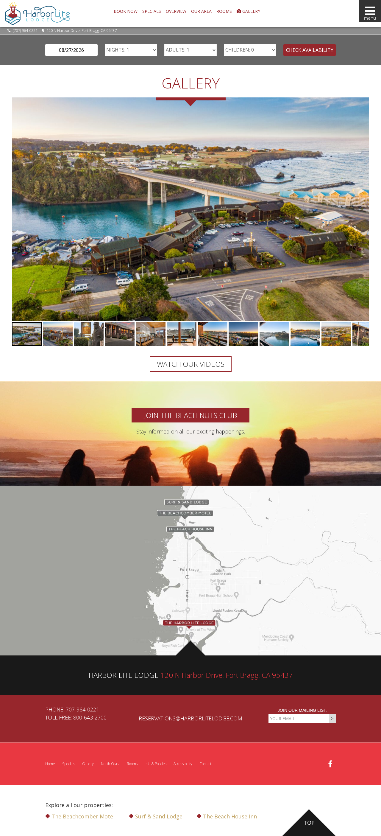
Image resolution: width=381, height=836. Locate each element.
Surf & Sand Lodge (158, 816)
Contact (205, 763)
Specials (151, 11)
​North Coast (110, 763)
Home (50, 763)
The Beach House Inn (229, 816)
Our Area (201, 11)
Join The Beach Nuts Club (190, 415)
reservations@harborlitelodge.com (190, 718)
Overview (176, 11)
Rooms (224, 11)
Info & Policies (155, 763)
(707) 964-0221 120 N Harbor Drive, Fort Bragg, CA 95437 (64, 30)
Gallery (250, 11)
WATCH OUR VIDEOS (190, 364)
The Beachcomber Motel (82, 816)
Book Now (126, 11)
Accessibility (183, 763)
